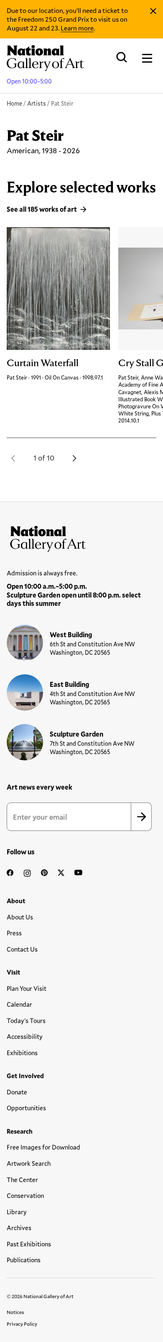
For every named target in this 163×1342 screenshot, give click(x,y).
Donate (17, 1092)
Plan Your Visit (26, 988)
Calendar (19, 1004)
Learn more (77, 27)
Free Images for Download (43, 1147)
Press (14, 933)
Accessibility (25, 1036)
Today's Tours (26, 1020)
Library (17, 1212)
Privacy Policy (22, 1323)
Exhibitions (22, 1052)
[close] (153, 11)
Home (14, 103)
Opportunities (26, 1108)
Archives (19, 1227)
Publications (24, 1260)
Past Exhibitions (29, 1244)
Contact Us (22, 949)
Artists (36, 103)
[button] (13, 458)
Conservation (25, 1195)
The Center (22, 1179)
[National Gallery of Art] (81, 537)
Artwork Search (29, 1163)
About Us (20, 917)
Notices (15, 1312)
